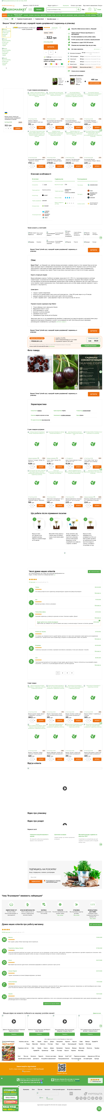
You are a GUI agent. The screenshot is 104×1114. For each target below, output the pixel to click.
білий (45, 184)
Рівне (57, 1044)
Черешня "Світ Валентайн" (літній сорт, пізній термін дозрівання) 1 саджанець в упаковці (73, 160)
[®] (14, 11)
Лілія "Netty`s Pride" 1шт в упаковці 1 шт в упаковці (91, 460)
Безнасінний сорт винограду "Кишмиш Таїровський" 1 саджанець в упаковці (54, 121)
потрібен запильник (66, 415)
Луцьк (28, 1044)
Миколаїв (35, 1044)
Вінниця (87, 1041)
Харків (39, 1041)
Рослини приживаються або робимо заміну (83, 37)
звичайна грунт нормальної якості (93, 194)
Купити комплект (95, 83)
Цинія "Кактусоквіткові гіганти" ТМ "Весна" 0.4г (74, 460)
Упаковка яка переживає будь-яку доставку (83, 45)
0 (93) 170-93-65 (34, 5)
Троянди (31, 15)
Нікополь (42, 1044)
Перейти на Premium (91, 346)
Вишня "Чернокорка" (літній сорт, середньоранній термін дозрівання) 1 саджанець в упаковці (54, 714)
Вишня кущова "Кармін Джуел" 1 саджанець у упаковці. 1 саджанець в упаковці (36, 714)
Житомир (88, 1044)
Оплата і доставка (76, 5)
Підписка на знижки (79, 1056)
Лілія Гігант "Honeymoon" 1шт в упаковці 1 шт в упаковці (55, 499)
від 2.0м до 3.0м (46, 420)
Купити (50, 47)
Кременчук (45, 1050)
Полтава (50, 1044)
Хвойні (76, 15)
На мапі (77, 1081)
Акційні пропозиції (8, 5)
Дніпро (52, 1041)
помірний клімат (94, 184)
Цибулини (43, 15)
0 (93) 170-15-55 (35, 1080)
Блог (19, 1056)
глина (91, 190)
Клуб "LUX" (68, 1056)
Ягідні (53, 15)
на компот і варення (47, 214)
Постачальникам (76, 1058)
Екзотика (58, 15)
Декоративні (69, 15)
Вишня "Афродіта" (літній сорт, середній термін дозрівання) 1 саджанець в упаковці (55, 753)
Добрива (93, 15)
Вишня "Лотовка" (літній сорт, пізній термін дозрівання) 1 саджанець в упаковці (73, 714)
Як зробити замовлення (74, 1089)
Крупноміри (81, 15)
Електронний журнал (59, 1089)
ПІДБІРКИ (4, 15)
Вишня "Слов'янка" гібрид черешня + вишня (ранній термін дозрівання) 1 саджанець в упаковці (36, 753)
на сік (46, 217)
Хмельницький (72, 1044)
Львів (80, 1041)
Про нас (26, 1056)
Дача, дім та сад (99, 15)
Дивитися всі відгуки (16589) (52, 1003)
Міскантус (56, 12)
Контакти (33, 1056)
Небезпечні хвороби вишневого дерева (39, 835)
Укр (83, 9)
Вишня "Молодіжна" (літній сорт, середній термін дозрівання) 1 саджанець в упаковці (92, 753)
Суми (63, 1044)
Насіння (26, 15)
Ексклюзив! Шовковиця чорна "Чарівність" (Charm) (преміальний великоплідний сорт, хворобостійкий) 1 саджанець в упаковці (36, 160)
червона (39, 410)
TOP (11, 15)
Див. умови (60, 915)
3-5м (66, 184)
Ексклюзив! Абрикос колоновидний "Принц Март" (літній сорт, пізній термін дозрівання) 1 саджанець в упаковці (73, 121)
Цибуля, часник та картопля (18, 15)
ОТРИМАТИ (10, 1102)
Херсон (74, 1041)
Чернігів (81, 1044)
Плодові (49, 15)
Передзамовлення (63, 1058)
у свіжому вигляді (47, 211)
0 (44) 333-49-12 (25, 1080)
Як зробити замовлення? (48, 1058)
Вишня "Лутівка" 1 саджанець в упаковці (92, 714)
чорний (45, 195)
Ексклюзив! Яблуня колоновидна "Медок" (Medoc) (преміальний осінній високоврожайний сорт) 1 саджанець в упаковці (92, 160)
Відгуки (61, 1056)
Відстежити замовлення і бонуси (92, 5)
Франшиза (66, 5)
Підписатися (36, 881)
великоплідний (86, 410)
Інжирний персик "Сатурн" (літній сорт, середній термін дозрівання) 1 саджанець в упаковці (54, 160)
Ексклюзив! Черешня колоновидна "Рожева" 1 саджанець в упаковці (91, 121)
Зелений (46, 205)
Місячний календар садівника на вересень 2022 (88, 835)
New (9, 15)
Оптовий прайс (88, 1058)
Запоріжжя (59, 1041)
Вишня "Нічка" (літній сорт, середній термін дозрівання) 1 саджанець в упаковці (13, 118)
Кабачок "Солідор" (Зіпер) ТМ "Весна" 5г (36, 460)
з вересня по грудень (68, 190)
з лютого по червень (70, 192)
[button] (92, 67)
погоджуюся (50, 880)
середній (44, 200)
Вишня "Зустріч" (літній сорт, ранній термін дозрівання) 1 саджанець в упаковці (73, 753)
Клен (60, 12)
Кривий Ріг (95, 1041)
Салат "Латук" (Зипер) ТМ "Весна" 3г (53, 460)
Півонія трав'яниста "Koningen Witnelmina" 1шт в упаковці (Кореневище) (74, 499)
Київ (33, 1041)
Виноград (37, 15)
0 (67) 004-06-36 (35, 1082)
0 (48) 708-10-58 (25, 1082)
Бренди (96, 1058)
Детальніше (52, 346)
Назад (6, 19)
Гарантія (40, 1056)
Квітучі (64, 15)
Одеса (46, 1041)
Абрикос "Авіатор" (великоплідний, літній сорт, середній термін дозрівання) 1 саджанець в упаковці (36, 121)
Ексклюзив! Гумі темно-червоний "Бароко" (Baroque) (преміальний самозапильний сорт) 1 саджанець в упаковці (36, 499)
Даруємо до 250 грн (94, 1056)
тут (54, 574)
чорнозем (92, 197)
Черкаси (67, 1041)
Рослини (88, 15)
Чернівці (96, 1048)
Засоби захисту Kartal (24, 1058)
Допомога (36, 1058)
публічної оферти (61, 322)
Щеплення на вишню (60, 834)
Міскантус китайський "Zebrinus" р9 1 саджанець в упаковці (92, 499)
